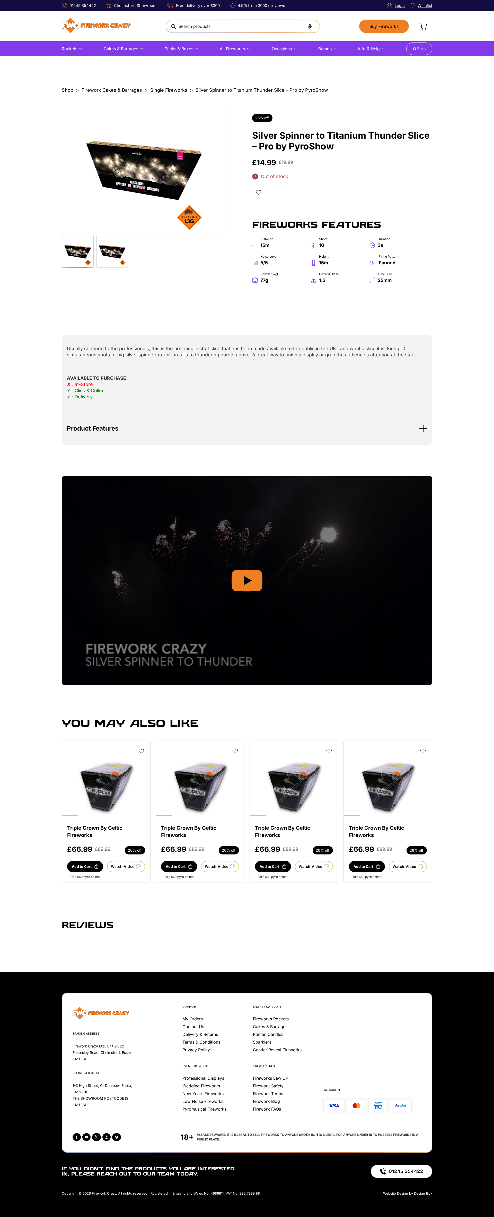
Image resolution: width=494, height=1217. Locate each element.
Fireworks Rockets (271, 1018)
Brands (325, 48)
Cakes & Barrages (121, 48)
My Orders (192, 1018)
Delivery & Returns (200, 1034)
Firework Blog (266, 1101)
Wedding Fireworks (201, 1085)
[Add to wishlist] (258, 192)
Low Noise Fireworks (202, 1101)
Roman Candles (268, 1034)
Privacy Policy (196, 1049)
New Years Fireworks (203, 1093)
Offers (419, 48)
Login (400, 5)
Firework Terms (268, 1093)
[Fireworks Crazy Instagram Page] (106, 1137)
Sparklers (262, 1042)
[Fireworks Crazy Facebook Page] (77, 1137)
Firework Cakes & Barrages (112, 90)
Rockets (69, 48)
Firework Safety (268, 1085)
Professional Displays (203, 1078)
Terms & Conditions (201, 1042)
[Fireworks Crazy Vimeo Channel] (116, 1137)
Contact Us (193, 1026)
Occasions (282, 48)
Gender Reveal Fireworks (277, 1049)
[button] (247, 428)
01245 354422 (82, 5)
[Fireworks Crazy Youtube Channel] (86, 1137)
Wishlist (425, 5)
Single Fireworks (168, 90)
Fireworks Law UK (270, 1078)
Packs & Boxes (179, 48)
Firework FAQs (267, 1109)
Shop (67, 90)
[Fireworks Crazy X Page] (96, 1137)
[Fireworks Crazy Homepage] (96, 26)
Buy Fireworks (384, 26)
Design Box (423, 1193)
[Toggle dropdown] (80, 49)
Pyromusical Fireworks (204, 1109)
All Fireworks (232, 48)
